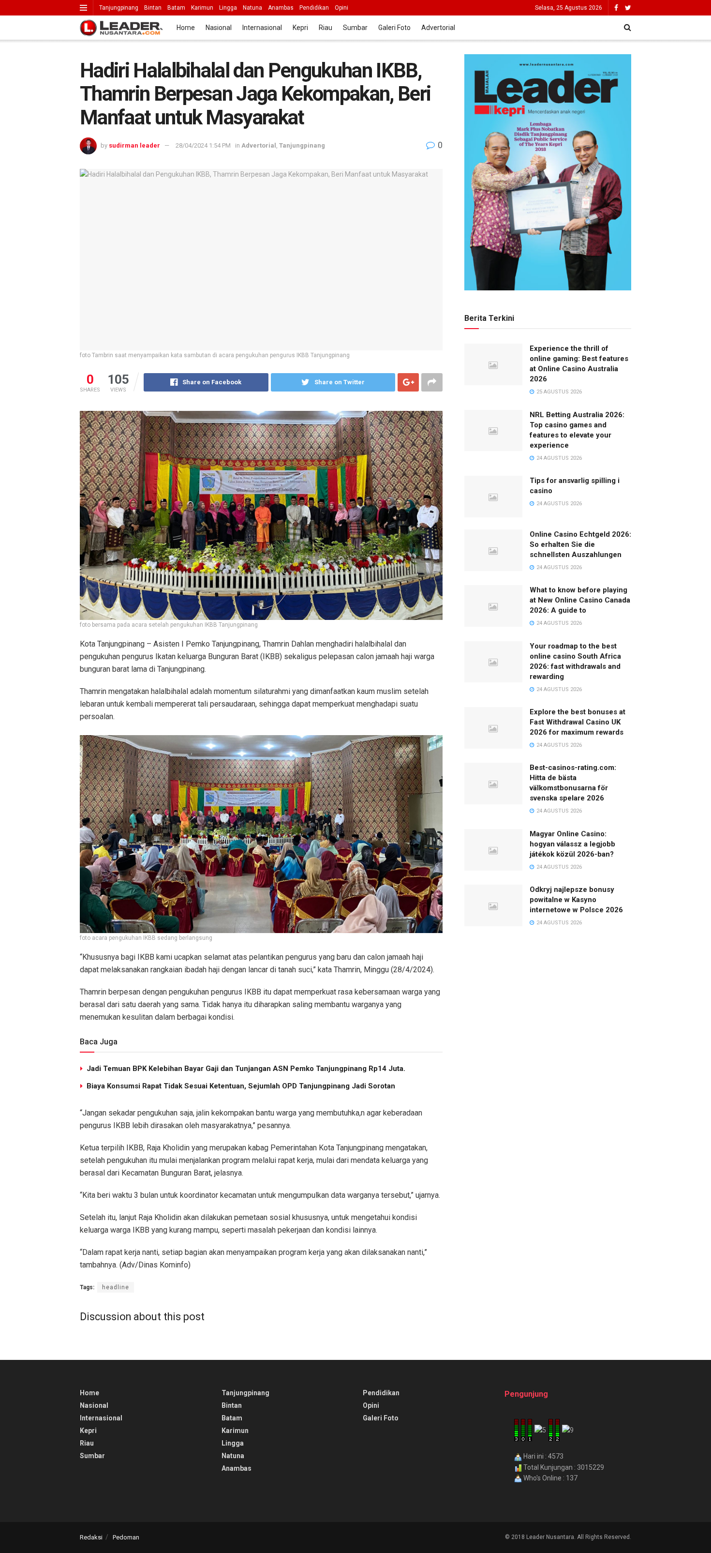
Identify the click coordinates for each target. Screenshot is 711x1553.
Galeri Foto (394, 27)
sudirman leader (134, 145)
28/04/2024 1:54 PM (203, 145)
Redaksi (91, 1537)
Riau (325, 27)
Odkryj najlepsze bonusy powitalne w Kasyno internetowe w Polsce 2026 (576, 899)
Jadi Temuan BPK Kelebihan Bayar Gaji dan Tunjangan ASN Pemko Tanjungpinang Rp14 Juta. (246, 1068)
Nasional (219, 27)
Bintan (153, 7)
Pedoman (126, 1537)
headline (115, 1287)
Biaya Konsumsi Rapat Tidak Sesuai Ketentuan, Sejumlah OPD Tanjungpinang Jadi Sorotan (241, 1086)
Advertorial (438, 27)
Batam (176, 7)
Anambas (281, 7)
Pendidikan (314, 7)
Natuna (252, 7)
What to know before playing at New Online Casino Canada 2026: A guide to (580, 600)
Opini (341, 7)
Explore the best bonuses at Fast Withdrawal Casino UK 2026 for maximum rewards (577, 722)
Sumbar (355, 27)
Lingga (228, 7)
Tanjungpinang (118, 7)
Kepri (300, 27)
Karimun (202, 7)
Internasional (262, 27)
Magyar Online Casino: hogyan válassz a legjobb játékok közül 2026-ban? (572, 844)
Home (186, 27)
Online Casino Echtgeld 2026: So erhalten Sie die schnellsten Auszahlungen (580, 544)
